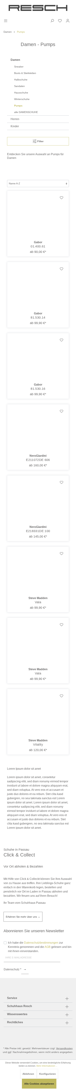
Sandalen (19, 86)
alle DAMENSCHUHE (26, 112)
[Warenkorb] (73, 18)
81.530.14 (38, 317)
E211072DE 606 (38, 460)
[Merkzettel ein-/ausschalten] (61, 198)
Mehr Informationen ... (46, 1066)
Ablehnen (28, 1073)
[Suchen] (52, 21)
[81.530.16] (38, 358)
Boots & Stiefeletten (25, 73)
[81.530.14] (38, 287)
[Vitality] (38, 714)
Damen (15, 59)
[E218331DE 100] (38, 500)
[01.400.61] (38, 216)
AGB (48, 946)
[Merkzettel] (60, 21)
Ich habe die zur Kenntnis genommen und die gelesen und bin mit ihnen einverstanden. (39, 947)
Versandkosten (64, 1048)
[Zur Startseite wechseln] (38, 8)
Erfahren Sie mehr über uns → (23, 916)
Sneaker (19, 66)
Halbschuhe (20, 79)
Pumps (18, 105)
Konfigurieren (47, 1073)
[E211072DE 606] (38, 429)
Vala (38, 602)
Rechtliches (15, 1022)
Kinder (15, 126)
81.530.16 (38, 388)
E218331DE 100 (38, 531)
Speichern (25, 969)
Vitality (38, 744)
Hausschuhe (21, 92)
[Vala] (38, 571)
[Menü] (6, 21)
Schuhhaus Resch (19, 1006)
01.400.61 (38, 246)
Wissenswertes (17, 1014)
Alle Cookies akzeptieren (39, 1083)
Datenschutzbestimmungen (41, 942)
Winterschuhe (22, 99)
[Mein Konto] (68, 21)
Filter (40, 141)
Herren (15, 119)
